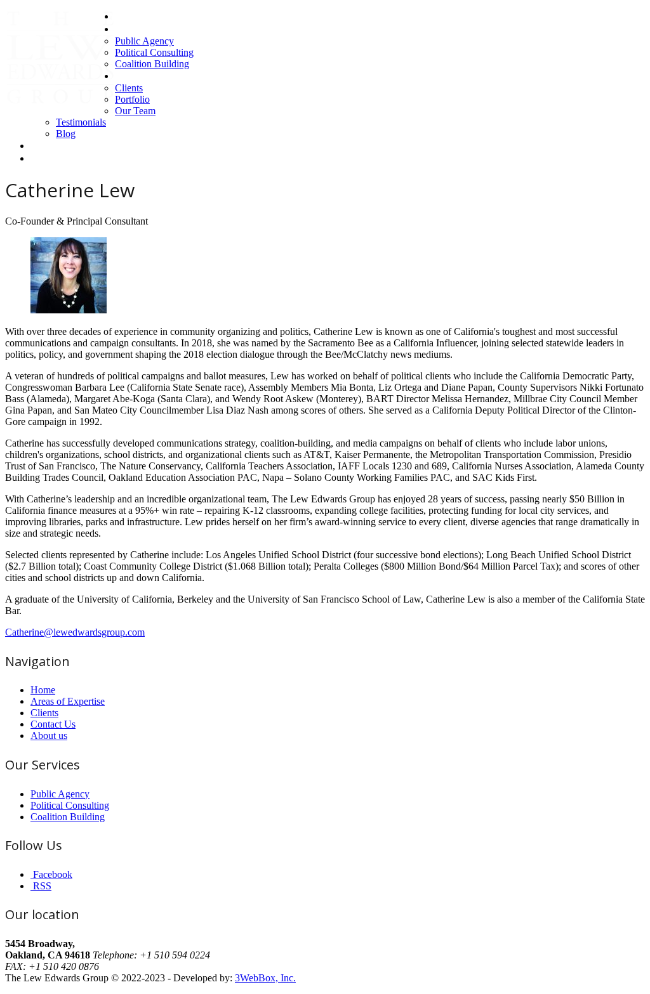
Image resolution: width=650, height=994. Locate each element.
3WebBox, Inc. (265, 977)
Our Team (135, 110)
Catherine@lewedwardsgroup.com (75, 632)
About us (133, 76)
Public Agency (144, 41)
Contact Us (53, 146)
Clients (129, 87)
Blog (66, 133)
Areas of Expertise (152, 29)
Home (127, 16)
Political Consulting (154, 52)
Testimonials (81, 122)
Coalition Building (152, 63)
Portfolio (132, 99)
